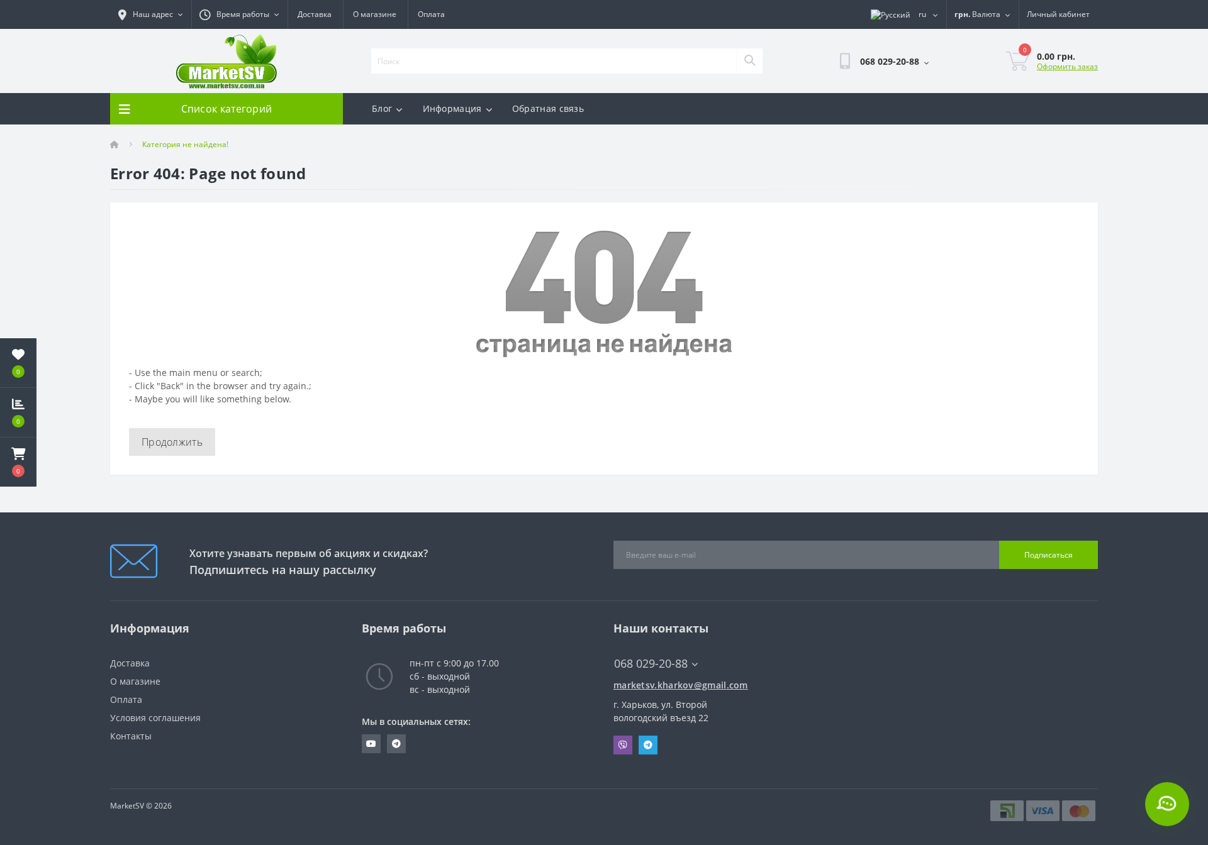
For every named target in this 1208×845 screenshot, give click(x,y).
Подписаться (1048, 555)
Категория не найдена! (185, 144)
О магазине (374, 14)
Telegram (648, 745)
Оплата (431, 14)
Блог (382, 108)
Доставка (315, 14)
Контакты (131, 736)
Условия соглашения (155, 718)
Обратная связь (548, 108)
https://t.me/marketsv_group (396, 743)
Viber (622, 745)
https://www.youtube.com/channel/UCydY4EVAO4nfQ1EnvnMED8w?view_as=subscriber (371, 743)
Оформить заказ (1067, 66)
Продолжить (172, 442)
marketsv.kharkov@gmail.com (680, 685)
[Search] (749, 61)
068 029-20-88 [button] (651, 663)
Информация (452, 108)
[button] (18, 462)
